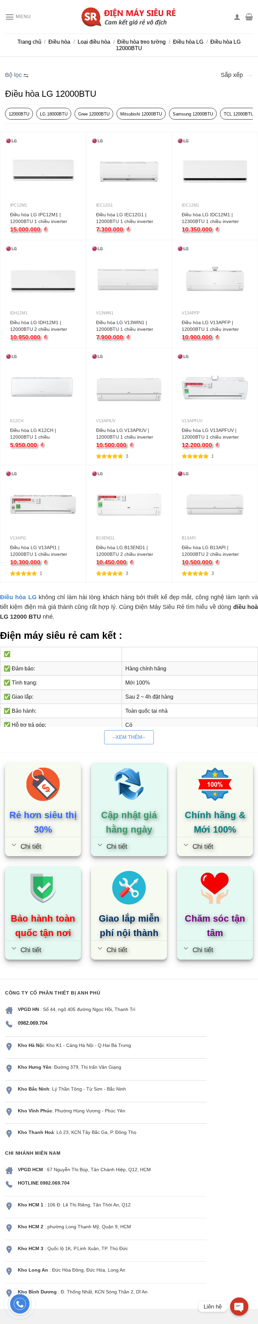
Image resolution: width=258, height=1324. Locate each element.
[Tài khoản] (237, 16)
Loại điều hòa (94, 42)
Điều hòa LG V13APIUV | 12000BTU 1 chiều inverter (124, 434)
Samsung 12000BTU (193, 114)
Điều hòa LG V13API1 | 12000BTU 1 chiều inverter (38, 551)
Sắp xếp (232, 75)
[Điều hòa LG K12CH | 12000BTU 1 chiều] (43, 387)
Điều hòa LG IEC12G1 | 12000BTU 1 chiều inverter (124, 218)
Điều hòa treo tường (141, 42)
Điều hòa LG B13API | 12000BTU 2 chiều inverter (210, 551)
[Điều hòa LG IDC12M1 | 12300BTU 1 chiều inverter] (215, 172)
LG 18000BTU (54, 114)
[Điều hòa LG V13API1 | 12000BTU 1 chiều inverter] (43, 505)
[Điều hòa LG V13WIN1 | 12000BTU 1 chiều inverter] (129, 280)
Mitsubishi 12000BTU (141, 114)
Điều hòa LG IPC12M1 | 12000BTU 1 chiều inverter (38, 218)
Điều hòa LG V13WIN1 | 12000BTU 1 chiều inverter (124, 326)
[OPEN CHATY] (239, 1306)
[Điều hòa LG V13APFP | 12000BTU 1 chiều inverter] (215, 280)
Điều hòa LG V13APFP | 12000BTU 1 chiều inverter (210, 326)
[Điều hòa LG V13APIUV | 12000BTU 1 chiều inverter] (129, 387)
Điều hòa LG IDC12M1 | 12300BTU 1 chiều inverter (210, 218)
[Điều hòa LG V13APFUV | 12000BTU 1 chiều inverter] (215, 387)
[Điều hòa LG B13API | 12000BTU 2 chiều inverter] (215, 505)
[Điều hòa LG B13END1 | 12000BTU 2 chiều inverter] (129, 505)
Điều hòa (59, 42)
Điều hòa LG (188, 42)
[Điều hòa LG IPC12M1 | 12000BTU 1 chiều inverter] (43, 172)
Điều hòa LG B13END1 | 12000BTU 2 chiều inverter (124, 551)
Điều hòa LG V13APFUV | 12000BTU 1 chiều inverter (210, 434)
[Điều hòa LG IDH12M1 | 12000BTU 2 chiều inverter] (43, 280)
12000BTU (19, 114)
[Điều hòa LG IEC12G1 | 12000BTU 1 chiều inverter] (129, 172)
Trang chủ (29, 42)
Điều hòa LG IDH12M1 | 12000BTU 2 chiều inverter (38, 326)
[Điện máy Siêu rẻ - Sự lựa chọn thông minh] (129, 16)
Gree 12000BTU (94, 114)
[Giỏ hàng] (249, 16)
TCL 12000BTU (239, 114)
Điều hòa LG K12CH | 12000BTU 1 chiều (33, 434)
